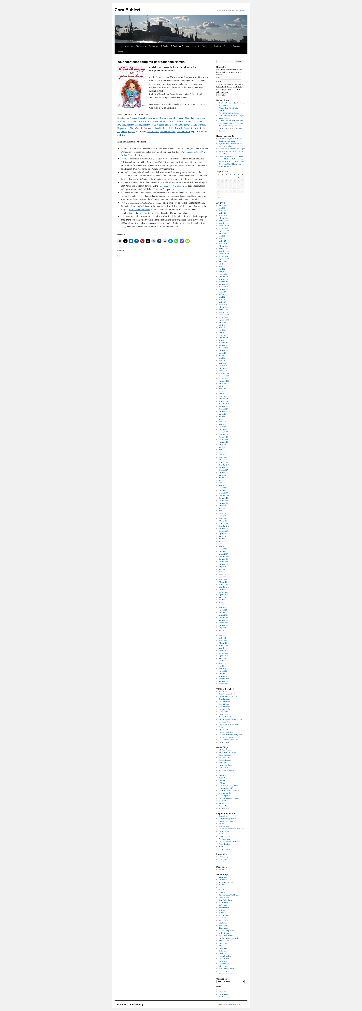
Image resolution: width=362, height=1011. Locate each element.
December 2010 (224, 678)
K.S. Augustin (223, 928)
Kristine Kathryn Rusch (227, 930)
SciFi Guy (222, 780)
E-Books (164, 46)
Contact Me (153, 46)
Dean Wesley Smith (225, 900)
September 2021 (224, 350)
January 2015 (223, 554)
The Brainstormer (224, 839)
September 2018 (224, 442)
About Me (129, 46)
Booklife (221, 884)
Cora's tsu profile (224, 709)
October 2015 (223, 531)
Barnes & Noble (191, 128)
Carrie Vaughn (223, 890)
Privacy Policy (136, 1004)
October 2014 (223, 561)
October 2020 (223, 378)
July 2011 (222, 661)
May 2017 (222, 482)
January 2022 (223, 340)
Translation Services (232, 46)
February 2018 (224, 460)
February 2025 (224, 246)
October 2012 (223, 622)
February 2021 (224, 368)
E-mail (218, 81)
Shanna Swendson (225, 956)
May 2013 (222, 605)
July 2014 (222, 569)
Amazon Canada (167, 121)
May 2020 (222, 391)
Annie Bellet (223, 879)
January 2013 (223, 615)
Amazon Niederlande (186, 117)
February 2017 (224, 490)
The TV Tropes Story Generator (229, 841)
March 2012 (223, 640)
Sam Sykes (222, 953)
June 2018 (222, 449)
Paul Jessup (223, 948)
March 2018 (223, 457)
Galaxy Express (224, 767)
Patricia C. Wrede (224, 940)
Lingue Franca (223, 859)
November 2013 (224, 589)
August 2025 (223, 233)
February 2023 (224, 307)
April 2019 (222, 424)
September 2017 (224, 472)
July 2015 (222, 538)
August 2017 (223, 475)
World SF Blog (224, 808)
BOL (132, 128)
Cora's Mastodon (224, 701)
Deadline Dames (224, 897)
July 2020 (222, 386)
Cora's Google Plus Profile (228, 696)
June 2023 (222, 297)
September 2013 (224, 594)
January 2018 (223, 462)
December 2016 (224, 495)
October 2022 (223, 317)
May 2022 (222, 330)
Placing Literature (224, 831)
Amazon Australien (184, 121)
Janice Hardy (223, 910)
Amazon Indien (164, 124)
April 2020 (222, 393)
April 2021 (222, 363)
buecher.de (160, 128)
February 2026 (224, 218)
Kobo (174, 124)
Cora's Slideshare (224, 706)
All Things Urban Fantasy (227, 752)
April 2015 (222, 546)
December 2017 (224, 465)
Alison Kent (223, 877)
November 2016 (224, 498)
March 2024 (223, 274)
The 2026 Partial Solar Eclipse (229, 113)
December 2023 (224, 281)
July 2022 (222, 325)
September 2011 (224, 655)
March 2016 (223, 518)
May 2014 (222, 574)
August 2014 (223, 566)
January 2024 (223, 279)
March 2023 (223, 304)
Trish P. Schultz (224, 971)
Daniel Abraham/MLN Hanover (229, 895)
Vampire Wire (223, 806)
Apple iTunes (184, 124)
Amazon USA (156, 117)
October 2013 (223, 592)
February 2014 (224, 582)
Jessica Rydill (223, 920)
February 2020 (224, 399)
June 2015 (222, 541)
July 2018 (222, 447)
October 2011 (223, 653)
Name (218, 77)
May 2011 (222, 666)
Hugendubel (122, 128)
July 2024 (222, 264)
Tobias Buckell (224, 966)
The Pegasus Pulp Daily (227, 737)
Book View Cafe (224, 757)
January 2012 (223, 645)
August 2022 (223, 322)
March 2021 (223, 365)
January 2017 (223, 493)
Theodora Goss (224, 963)
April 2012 (222, 638)
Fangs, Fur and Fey (225, 765)
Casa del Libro (183, 131)
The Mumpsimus (224, 795)
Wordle (221, 846)
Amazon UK (170, 117)
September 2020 (224, 381)
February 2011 (224, 673)
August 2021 (223, 353)
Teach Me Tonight (225, 793)
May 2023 (222, 299)
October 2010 (223, 683)
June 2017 (222, 480)
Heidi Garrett (223, 905)
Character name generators (227, 818)
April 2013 (222, 607)
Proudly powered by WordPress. (230, 1004)
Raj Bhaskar (223, 143)
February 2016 (224, 521)
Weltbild (201, 124)
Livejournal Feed (224, 722)
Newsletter (206, 46)
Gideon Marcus (224, 151)
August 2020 (223, 383)
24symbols (122, 131)
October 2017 (223, 470)
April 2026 (222, 213)
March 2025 (223, 243)
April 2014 (222, 577)
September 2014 (224, 564)
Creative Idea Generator (226, 821)
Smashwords (153, 131)
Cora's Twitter (223, 711)
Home (120, 46)
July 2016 (222, 508)
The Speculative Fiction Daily (228, 739)
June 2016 (222, 510)
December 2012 (224, 617)
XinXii (124, 134)
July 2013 (222, 600)
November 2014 (224, 559)
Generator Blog (224, 826)
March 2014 (223, 579)
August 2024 (223, 261)
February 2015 (224, 551)
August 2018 (223, 444)
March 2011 (223, 671)
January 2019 (223, 432)
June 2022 (222, 327)
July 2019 (222, 416)
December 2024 (224, 251)
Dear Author (223, 762)
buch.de (169, 128)
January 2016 (223, 523)
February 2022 (224, 337)
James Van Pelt (224, 907)
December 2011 (224, 648)
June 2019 (222, 419)
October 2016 (223, 500)
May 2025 (222, 238)
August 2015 (223, 536)
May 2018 (222, 452)
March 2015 (223, 549)
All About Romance (225, 750)
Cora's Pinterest (224, 704)
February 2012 (224, 643)
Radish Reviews (224, 778)
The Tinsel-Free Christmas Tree (173, 185)
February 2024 (224, 276)
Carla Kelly (222, 887)
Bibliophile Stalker (225, 755)
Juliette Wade (223, 925)
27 (230, 191)
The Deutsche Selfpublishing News (230, 734)
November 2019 (224, 406)
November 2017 (224, 467)
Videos (120, 51)
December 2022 (224, 312)
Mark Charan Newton (226, 935)
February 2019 (224, 429)
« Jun (218, 197)
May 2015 (222, 544)
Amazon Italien (135, 121)
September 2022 (224, 320)
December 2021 (224, 343)
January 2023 (223, 309)
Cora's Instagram (224, 699)
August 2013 (223, 597)
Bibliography (141, 46)
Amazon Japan (149, 124)
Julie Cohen (223, 923)
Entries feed (223, 992)
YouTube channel (224, 742)
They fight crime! (224, 844)
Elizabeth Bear (223, 902)
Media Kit (195, 46)
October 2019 (223, 409)
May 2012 (222, 635)
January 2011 (223, 676)
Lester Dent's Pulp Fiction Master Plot (231, 829)
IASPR (221, 773)
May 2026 (222, 210)
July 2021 (222, 355)
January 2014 (223, 584)
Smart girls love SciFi (226, 788)
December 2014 (224, 556)
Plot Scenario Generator (227, 834)
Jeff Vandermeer (224, 915)
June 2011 (222, 663)
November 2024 (224, 253)
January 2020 (223, 401)
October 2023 (223, 287)
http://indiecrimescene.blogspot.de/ (230, 719)
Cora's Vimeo (223, 714)
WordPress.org (224, 997)
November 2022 (224, 315)
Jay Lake (222, 912)
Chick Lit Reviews (225, 760)
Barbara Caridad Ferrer (226, 882)
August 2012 (223, 628)
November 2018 (224, 437)
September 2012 (224, 625)
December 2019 (224, 404)
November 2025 (224, 225)
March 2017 (223, 488)
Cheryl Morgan (224, 892)
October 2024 (223, 256)
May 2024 (222, 269)
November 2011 (224, 650)
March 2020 (223, 396)
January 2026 (223, 220)
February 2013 (224, 612)
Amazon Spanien (150, 121)
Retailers (217, 46)
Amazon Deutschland (139, 117)
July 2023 (222, 294)
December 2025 (224, 223)
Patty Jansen (223, 946)
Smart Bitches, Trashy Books (228, 785)
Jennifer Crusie (224, 918)
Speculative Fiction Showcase (229, 790)
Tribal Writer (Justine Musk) (228, 968)
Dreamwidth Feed (225, 717)
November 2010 (224, 681)
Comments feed (224, 994)
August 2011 (223, 658)
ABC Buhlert (223, 691)
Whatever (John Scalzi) (226, 974)
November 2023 (224, 284)
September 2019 (224, 411)
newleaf (221, 869)
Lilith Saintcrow (224, 933)
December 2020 (224, 373)
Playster (131, 131)
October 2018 (223, 439)
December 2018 (224, 434)
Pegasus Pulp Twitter (226, 732)
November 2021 (224, 345)
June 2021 (222, 358)
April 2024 (222, 271)
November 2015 (224, 528)
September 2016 (224, 503)
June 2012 (222, 633)
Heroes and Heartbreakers (227, 770)
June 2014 (222, 572)
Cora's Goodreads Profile (227, 694)
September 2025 (224, 231)
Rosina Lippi (223, 951)
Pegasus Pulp (223, 729)
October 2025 (223, 228)
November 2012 (224, 620)
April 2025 (222, 241)
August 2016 (223, 505)
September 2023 (224, 289)
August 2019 (223, 414)
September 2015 (224, 533)
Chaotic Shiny (223, 816)
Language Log (223, 857)
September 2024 (224, 259)
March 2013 (223, 610)
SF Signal (222, 783)
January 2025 (223, 248)
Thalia (194, 124)
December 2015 (224, 526)
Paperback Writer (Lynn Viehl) (229, 938)
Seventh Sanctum (224, 836)
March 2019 (223, 426)
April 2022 (222, 332)
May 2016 (222, 513)
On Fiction (222, 775)
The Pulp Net (223, 801)
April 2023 (222, 302)
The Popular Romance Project (229, 798)
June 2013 (222, 602)
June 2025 (222, 236)
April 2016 (222, 516)
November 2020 (224, 376)
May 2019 (222, 421)
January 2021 (223, 371)
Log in (221, 989)
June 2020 (222, 388)
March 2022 (223, 335)
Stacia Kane (223, 961)
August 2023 (223, 292)
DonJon (221, 823)
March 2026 (223, 215)
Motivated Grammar (225, 862)
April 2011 (222, 668)
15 (239, 184)
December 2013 (224, 587)
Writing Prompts (224, 849)
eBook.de (178, 128)
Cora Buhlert (127, 10)
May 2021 (222, 360)
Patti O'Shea (223, 943)
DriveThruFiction (167, 131)
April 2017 (222, 485)
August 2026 (223, 205)
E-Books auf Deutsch (180, 46)
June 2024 (222, 266)
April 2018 (222, 454)
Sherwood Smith (224, 958)
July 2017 (222, 477)
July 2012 (222, 630)
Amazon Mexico (133, 124)
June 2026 (222, 208)
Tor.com (221, 803)
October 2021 (223, 348)
